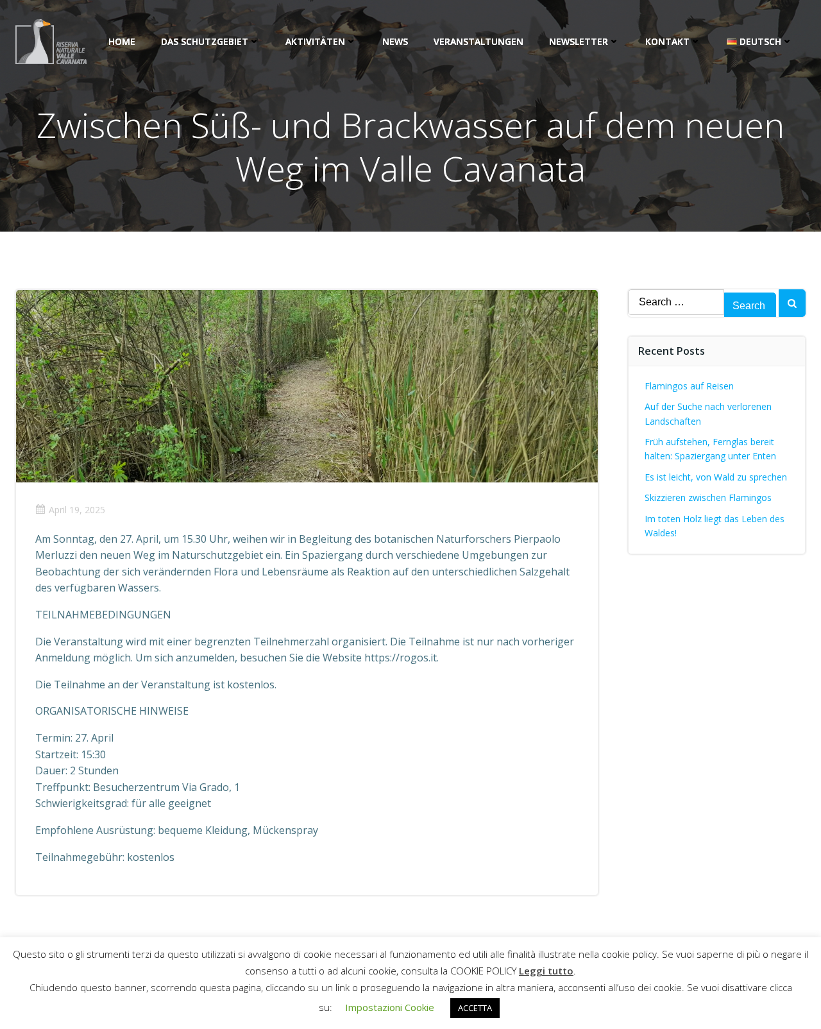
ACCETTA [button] (475, 1008)
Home (121, 41)
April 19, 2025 (77, 510)
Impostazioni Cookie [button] (389, 1007)
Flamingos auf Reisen (689, 386)
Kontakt (667, 41)
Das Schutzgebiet (204, 41)
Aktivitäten (315, 41)
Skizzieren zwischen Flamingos (708, 497)
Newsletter (578, 41)
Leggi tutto (546, 970)
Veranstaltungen (478, 41)
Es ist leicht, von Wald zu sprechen (716, 477)
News (395, 41)
